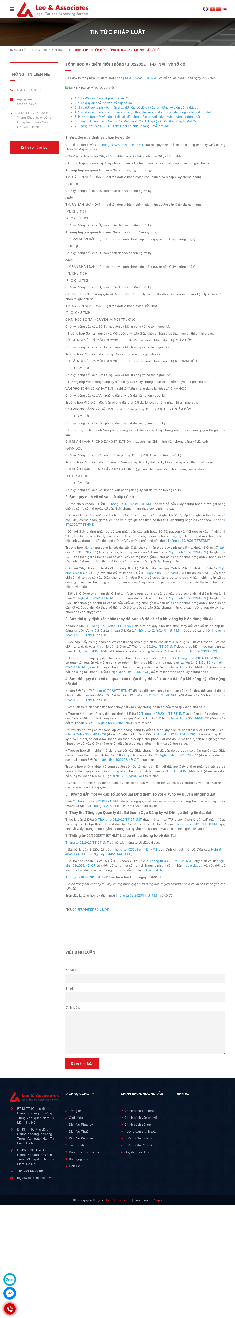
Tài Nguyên (77, 1145)
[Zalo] (9, 1279)
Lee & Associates (118, 1200)
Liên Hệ (74, 1166)
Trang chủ (18, 50)
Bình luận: (72, 1007)
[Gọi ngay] (10, 1309)
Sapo (158, 1200)
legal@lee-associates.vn (35, 1178)
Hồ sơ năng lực (35, 147)
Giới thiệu (76, 1117)
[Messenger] (9, 1293)
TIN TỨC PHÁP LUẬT (50, 50)
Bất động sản (78, 1159)
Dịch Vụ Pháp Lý (81, 1124)
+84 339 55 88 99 (29, 90)
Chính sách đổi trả (137, 1124)
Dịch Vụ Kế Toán (81, 1138)
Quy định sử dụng (137, 1152)
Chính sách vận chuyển (141, 1117)
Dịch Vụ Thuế (79, 1131)
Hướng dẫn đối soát (138, 1145)
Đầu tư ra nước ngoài (84, 1152)
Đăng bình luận (82, 1063)
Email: (69, 988)
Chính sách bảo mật (139, 1111)
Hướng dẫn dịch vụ (138, 1138)
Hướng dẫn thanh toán (140, 1131)
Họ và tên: (72, 970)
